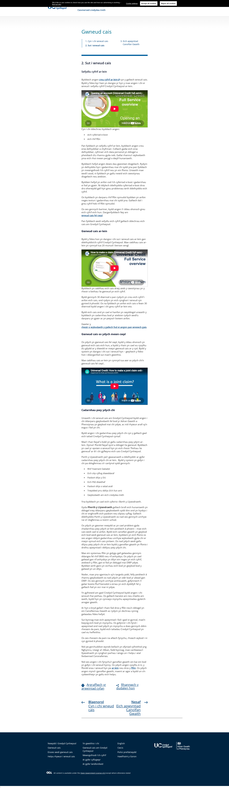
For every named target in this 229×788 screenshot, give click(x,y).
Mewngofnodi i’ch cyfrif (94, 755)
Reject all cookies (168, 3)
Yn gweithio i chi (91, 743)
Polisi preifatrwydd (126, 752)
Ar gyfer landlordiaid (93, 763)
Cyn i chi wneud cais (98, 41)
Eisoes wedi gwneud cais (60, 752)
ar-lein (115, 668)
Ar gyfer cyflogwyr (92, 759)
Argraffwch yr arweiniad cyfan (93, 686)
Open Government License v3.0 (93, 773)
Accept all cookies (148, 3)
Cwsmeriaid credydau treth (91, 10)
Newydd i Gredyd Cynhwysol (62, 743)
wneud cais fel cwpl (92, 215)
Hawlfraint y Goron (126, 756)
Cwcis (120, 747)
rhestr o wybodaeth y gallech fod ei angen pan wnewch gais (113, 327)
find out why (56, 4)
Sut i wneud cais (96, 45)
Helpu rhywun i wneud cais (61, 756)
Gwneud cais (54, 747)
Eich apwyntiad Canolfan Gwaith (128, 710)
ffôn (133, 668)
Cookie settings (132, 3)
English (121, 743)
